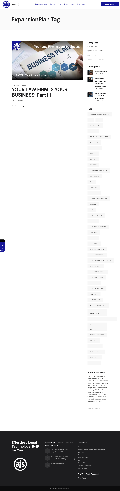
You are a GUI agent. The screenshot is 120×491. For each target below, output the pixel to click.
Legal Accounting (97, 254)
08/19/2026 (99, 73)
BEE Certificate (82, 468)
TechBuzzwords (96, 351)
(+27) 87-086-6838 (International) (63, 459)
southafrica (95, 346)
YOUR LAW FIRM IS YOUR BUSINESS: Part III (39, 92)
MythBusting (95, 299)
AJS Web (93, 131)
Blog (79, 460)
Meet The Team (83, 457)
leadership (94, 243)
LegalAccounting (97, 249)
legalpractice (95, 266)
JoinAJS (93, 204)
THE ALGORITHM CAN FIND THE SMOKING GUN (100, 95)
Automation (94, 148)
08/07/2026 (99, 100)
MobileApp (94, 294)
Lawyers (93, 238)
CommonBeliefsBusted (98, 170)
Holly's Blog (92, 46)
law (91, 209)
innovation (94, 193)
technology (95, 357)
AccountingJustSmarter (99, 114)
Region (14, 4)
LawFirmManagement (98, 226)
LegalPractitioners (98, 271)
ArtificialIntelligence (99, 136)
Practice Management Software (95, 327)
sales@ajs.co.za (56, 466)
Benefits (93, 159)
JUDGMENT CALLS (101, 71)
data (92, 181)
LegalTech (94, 283)
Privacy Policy (82, 463)
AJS (99, 120)
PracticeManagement (98, 305)
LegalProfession (96, 277)
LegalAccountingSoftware (100, 260)
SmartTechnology (97, 334)
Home (79, 447)
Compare (81, 455)
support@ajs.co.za (57, 464)
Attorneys (94, 142)
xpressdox (94, 363)
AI (91, 120)
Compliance (94, 176)
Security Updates (94, 59)
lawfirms (93, 232)
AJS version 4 (95, 125)
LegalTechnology (97, 288)
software (93, 340)
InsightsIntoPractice (98, 198)
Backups (93, 153)
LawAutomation (96, 215)
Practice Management (95, 312)
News (24, 85)
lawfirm (93, 221)
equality (93, 187)
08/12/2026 (99, 88)
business (93, 164)
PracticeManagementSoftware (102, 319)
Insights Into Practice (96, 50)
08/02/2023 (16, 85)
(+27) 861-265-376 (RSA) (59, 456)
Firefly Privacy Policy (84, 465)
